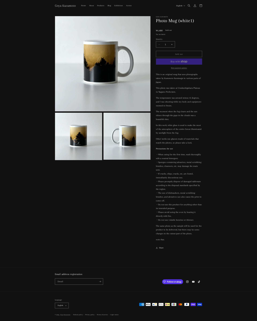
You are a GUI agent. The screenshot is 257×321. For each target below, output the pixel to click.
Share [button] (161, 248)
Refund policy (78, 315)
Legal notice (114, 315)
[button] (189, 6)
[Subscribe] (100, 281)
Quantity (159, 39)
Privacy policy (90, 315)
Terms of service (102, 315)
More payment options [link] (179, 68)
